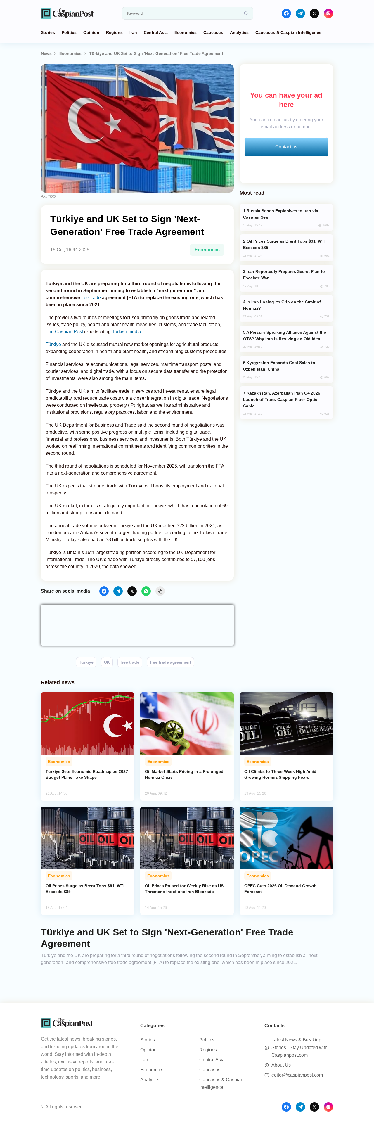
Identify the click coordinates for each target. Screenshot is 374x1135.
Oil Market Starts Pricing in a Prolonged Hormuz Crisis (184, 774)
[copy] (160, 591)
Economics (185, 32)
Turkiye (86, 662)
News (46, 53)
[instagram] (328, 13)
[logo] (67, 13)
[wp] (146, 591)
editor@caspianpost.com (297, 1074)
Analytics (239, 32)
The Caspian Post (65, 331)
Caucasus (213, 32)
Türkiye (54, 344)
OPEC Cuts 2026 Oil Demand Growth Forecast (280, 888)
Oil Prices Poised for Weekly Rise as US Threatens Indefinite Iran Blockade (184, 888)
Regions (114, 32)
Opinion (91, 32)
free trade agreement (170, 662)
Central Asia (156, 32)
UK (107, 662)
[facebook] (286, 13)
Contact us (286, 146)
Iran (133, 32)
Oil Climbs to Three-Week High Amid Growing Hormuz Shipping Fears (280, 774)
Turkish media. (127, 331)
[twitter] (314, 13)
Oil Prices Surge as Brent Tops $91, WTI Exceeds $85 (85, 888)
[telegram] (300, 13)
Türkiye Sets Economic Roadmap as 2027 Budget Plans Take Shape (87, 774)
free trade (91, 297)
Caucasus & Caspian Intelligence (288, 32)
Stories (48, 32)
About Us (281, 1065)
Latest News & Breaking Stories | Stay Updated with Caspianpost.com (299, 1047)
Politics (69, 32)
